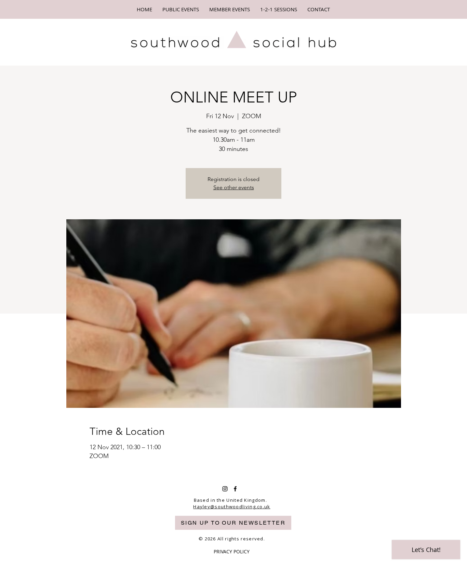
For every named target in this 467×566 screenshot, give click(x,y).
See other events (233, 187)
